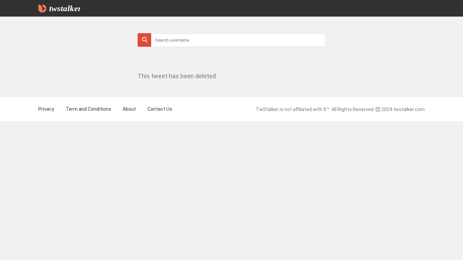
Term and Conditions (88, 109)
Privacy (46, 109)
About (129, 109)
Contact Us (159, 109)
